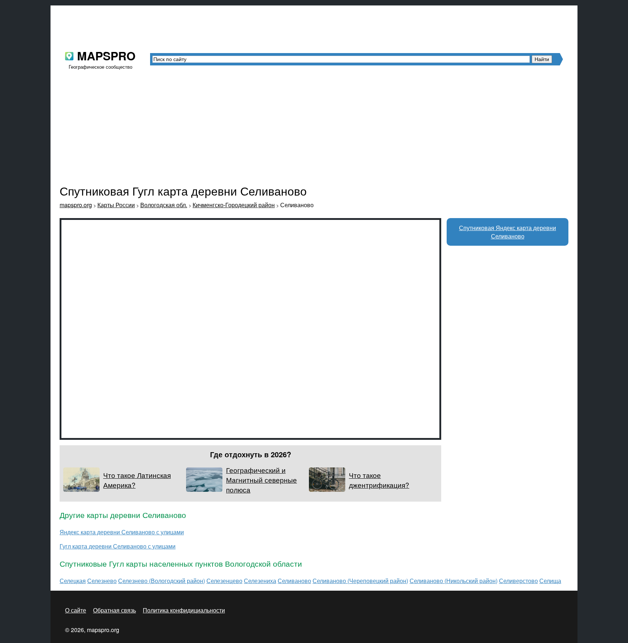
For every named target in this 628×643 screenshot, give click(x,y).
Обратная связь (114, 610)
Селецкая (73, 580)
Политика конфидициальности (184, 610)
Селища (550, 580)
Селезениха (260, 580)
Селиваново (294, 580)
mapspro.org (76, 205)
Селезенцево (224, 580)
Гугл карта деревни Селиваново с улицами (118, 546)
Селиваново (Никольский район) (454, 580)
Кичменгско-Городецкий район (234, 205)
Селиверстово (518, 580)
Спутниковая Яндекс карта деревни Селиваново (507, 232)
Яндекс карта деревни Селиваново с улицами (122, 532)
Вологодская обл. (163, 205)
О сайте (75, 610)
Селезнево (102, 580)
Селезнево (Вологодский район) (161, 580)
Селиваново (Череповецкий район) (360, 580)
